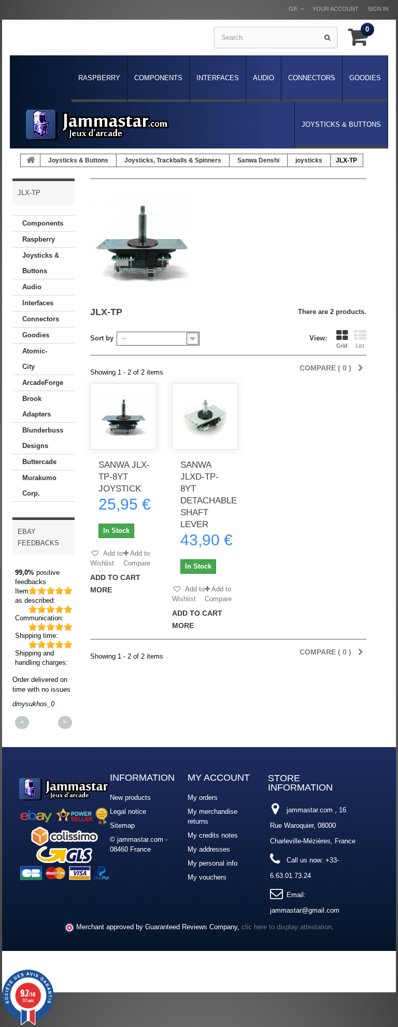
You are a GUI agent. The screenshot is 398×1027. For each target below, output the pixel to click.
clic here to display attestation (286, 927)
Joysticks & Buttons (341, 124)
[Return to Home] (30, 160)
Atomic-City (34, 358)
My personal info (212, 863)
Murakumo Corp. (39, 485)
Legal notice (128, 811)
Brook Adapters (36, 406)
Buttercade (39, 462)
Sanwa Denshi (258, 160)
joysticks (308, 160)
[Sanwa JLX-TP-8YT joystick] (123, 416)
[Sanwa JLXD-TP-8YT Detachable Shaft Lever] (205, 416)
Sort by (101, 338)
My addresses (209, 849)
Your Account (335, 9)
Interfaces (217, 78)
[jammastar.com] (97, 125)
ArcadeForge (42, 382)
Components (158, 78)
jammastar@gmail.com (304, 910)
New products (130, 797)
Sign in (378, 9)
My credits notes (213, 835)
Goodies (365, 78)
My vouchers (207, 877)
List (360, 346)
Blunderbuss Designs (42, 438)
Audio (263, 78)
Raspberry (99, 78)
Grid (341, 346)
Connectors (311, 78)
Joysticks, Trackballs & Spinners (172, 160)
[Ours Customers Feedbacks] (64, 827)
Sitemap (122, 825)
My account (219, 777)
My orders (203, 797)
